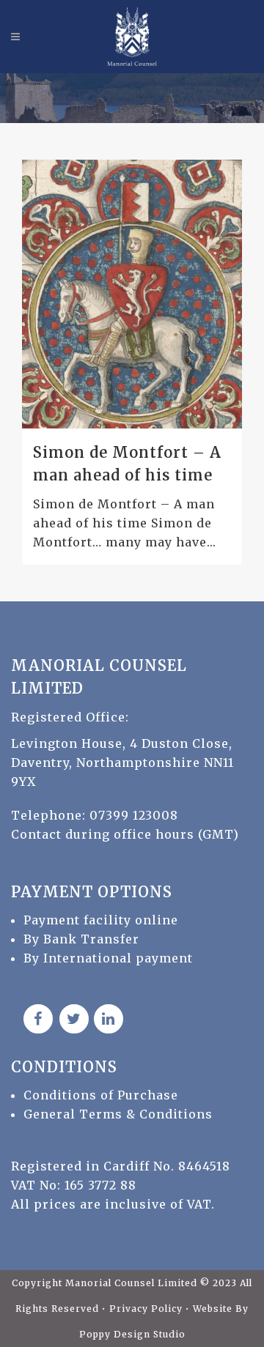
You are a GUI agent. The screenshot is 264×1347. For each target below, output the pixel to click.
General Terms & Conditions (118, 1114)
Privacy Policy (147, 1308)
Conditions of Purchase (100, 1095)
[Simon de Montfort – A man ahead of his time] (132, 294)
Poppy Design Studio (132, 1334)
